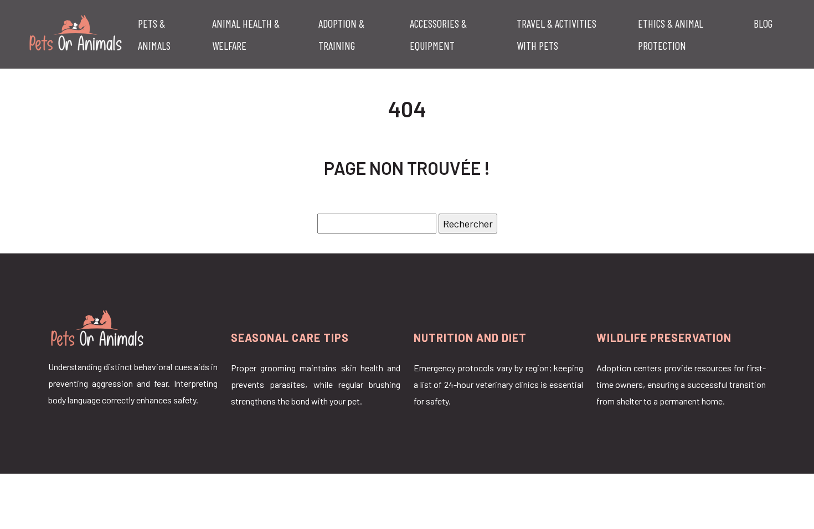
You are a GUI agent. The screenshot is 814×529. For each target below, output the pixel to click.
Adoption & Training (341, 34)
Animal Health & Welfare (246, 34)
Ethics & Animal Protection (670, 34)
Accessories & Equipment (438, 34)
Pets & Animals (154, 34)
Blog (763, 23)
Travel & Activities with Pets (556, 34)
